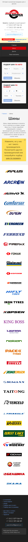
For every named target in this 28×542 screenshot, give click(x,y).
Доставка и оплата (9, 511)
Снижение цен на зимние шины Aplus (14, 40)
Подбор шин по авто (9, 505)
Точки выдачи (7, 501)
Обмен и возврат (8, 512)
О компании (7, 499)
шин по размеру (13, 158)
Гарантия (6, 514)
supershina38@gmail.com (14, 34)
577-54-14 (14, 25)
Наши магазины (14, 54)
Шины (14, 48)
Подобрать (7, 78)
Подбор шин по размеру (11, 507)
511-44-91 (14, 27)
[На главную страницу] (14, 18)
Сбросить (17, 78)
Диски (14, 51)
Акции (5, 503)
